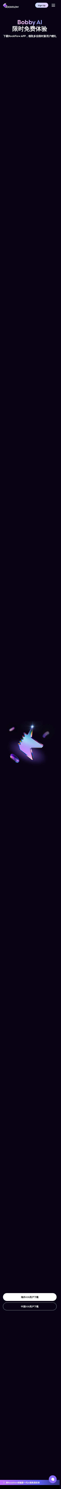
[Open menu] (53, 5)
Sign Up (41, 5)
